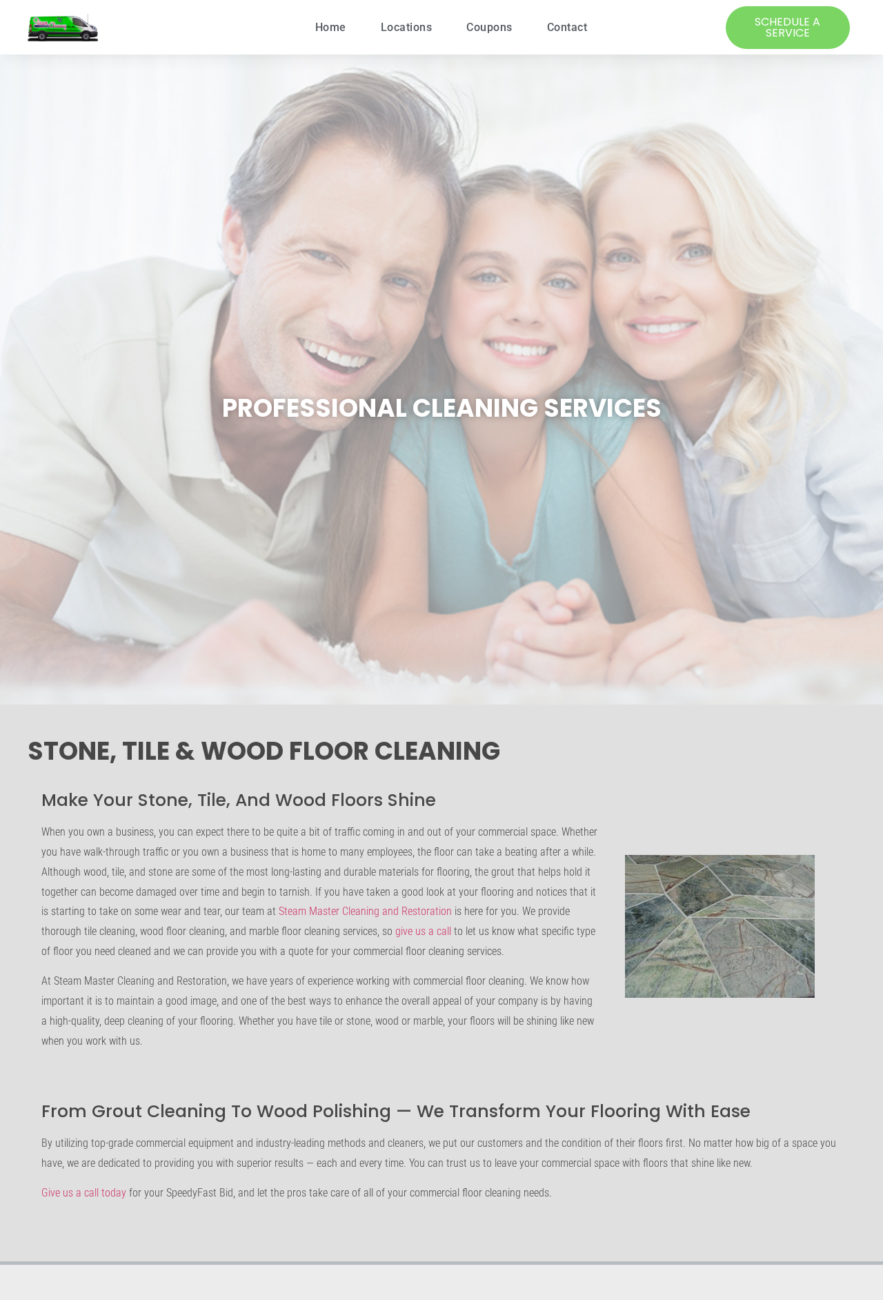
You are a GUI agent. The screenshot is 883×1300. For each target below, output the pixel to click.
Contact (567, 27)
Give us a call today (83, 1192)
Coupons (489, 27)
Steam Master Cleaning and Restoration (365, 911)
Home (330, 27)
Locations (407, 27)
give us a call (423, 931)
